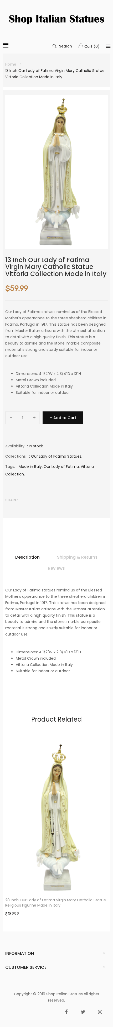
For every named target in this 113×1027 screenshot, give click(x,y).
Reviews (56, 568)
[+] (34, 419)
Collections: (16, 456)
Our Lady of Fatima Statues (56, 456)
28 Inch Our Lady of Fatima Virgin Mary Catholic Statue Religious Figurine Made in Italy (55, 902)
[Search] (108, 46)
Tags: (10, 466)
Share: (11, 499)
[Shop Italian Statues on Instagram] (99, 1012)
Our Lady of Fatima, (62, 466)
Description (27, 557)
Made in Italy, (31, 466)
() (92, 46)
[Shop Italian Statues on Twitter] (83, 1012)
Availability (14, 446)
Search (65, 46)
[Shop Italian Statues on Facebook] (66, 1012)
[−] (11, 419)
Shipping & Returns (77, 557)
